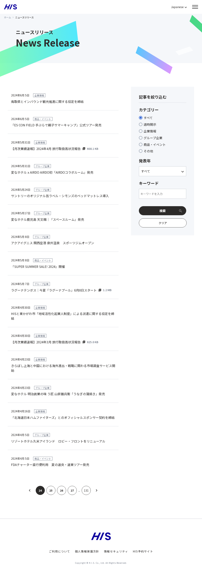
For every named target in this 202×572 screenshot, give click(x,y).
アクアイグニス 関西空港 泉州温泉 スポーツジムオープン (52, 242)
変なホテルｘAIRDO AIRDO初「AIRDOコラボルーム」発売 (52, 172)
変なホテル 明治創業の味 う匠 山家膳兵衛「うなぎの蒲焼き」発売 (58, 393)
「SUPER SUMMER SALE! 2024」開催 (38, 266)
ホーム (7, 17)
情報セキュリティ (116, 551)
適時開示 (150, 124)
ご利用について (59, 551)
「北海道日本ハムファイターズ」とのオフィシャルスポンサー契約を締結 (63, 417)
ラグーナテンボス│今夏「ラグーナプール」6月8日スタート (54, 290)
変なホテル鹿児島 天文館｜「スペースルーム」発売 (47, 219)
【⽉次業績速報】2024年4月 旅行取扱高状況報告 (46, 148)
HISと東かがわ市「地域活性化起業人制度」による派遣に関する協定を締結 (62, 316)
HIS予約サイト (143, 551)
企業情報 (150, 131)
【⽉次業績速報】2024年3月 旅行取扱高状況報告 (46, 342)
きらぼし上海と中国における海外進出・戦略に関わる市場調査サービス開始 (63, 368)
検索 (162, 210)
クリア (163, 223)
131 (86, 490)
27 (72, 490)
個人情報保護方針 (87, 551)
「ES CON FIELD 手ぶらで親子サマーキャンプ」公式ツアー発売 (56, 125)
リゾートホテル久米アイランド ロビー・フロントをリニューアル (58, 441)
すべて (148, 117)
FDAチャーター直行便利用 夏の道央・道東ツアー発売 (50, 464)
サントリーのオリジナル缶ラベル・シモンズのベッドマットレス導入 (60, 195)
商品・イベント (155, 144)
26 (61, 490)
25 (50, 490)
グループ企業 (153, 137)
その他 (148, 151)
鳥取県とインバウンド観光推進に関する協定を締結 (47, 101)
